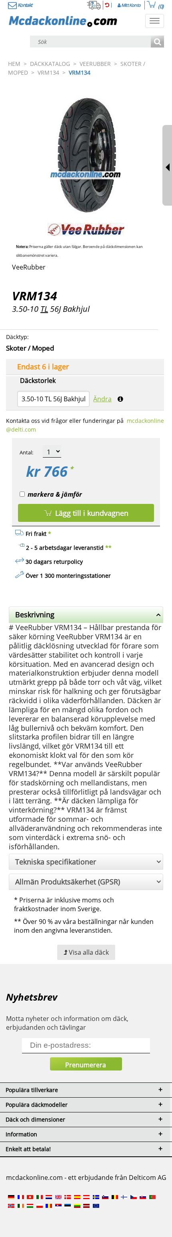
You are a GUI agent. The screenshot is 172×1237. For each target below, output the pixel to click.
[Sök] (157, 42)
